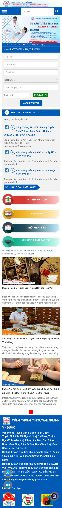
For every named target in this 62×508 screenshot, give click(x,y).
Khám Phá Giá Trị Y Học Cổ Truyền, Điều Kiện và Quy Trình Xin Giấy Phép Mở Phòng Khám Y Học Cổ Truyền (30, 391)
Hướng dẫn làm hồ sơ (22, 187)
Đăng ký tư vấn (31, 102)
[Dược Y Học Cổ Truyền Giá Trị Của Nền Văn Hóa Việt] (31, 271)
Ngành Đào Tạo (14, 250)
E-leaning (37, 213)
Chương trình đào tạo (36, 240)
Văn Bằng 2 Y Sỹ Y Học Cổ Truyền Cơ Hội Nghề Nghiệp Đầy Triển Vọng (30, 340)
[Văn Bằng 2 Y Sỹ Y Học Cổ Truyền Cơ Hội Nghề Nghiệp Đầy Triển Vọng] (31, 321)
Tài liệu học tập (36, 199)
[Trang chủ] (31, 3)
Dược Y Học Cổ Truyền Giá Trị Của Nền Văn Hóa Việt (27, 288)
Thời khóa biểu (37, 227)
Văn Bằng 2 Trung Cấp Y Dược (39, 250)
